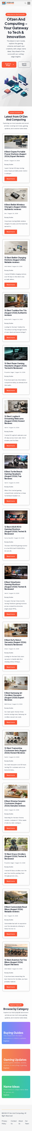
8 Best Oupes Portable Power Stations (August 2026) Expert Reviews (15, 153)
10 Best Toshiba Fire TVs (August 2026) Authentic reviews (15, 312)
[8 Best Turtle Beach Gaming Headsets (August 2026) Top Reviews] (16, 462)
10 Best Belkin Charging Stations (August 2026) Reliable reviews (15, 259)
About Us (21, 1122)
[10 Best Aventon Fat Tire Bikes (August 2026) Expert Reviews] (16, 950)
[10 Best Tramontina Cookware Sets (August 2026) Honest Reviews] (16, 738)
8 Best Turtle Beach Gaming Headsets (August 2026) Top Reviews (13, 475)
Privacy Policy (4, 1122)
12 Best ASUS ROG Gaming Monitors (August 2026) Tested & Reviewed (15, 530)
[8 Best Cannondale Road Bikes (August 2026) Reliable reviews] (16, 897)
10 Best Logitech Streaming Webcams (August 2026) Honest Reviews (14, 419)
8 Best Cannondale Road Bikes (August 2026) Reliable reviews (15, 909)
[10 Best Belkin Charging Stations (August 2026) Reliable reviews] (16, 247)
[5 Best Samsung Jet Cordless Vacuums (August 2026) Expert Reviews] (16, 683)
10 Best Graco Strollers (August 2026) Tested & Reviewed (15, 856)
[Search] (25, 3)
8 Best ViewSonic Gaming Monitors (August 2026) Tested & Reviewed (15, 585)
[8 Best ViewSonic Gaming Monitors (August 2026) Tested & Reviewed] (16, 572)
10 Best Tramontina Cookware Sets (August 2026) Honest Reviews (15, 750)
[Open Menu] (28, 3)
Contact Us (14, 1122)
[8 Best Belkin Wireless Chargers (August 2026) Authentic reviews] (16, 195)
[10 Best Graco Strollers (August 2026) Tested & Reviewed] (16, 844)
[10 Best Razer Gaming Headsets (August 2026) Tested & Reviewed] (16, 353)
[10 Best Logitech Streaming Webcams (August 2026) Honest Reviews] (16, 406)
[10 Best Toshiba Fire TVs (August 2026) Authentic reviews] (16, 300)
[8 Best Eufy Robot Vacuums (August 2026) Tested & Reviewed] (16, 630)
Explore (6, 1041)
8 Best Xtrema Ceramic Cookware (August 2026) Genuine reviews (15, 803)
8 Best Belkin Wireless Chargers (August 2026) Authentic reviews (15, 206)
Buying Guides (8, 164)
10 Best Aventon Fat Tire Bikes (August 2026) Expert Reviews (15, 962)
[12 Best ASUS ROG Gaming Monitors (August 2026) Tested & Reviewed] (16, 517)
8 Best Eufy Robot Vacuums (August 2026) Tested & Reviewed (15, 642)
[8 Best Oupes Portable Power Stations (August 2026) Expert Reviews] (16, 142)
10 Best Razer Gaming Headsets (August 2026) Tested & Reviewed (15, 365)
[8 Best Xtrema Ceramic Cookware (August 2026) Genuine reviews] (16, 791)
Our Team (27, 1122)
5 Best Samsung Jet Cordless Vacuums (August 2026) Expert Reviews (14, 696)
